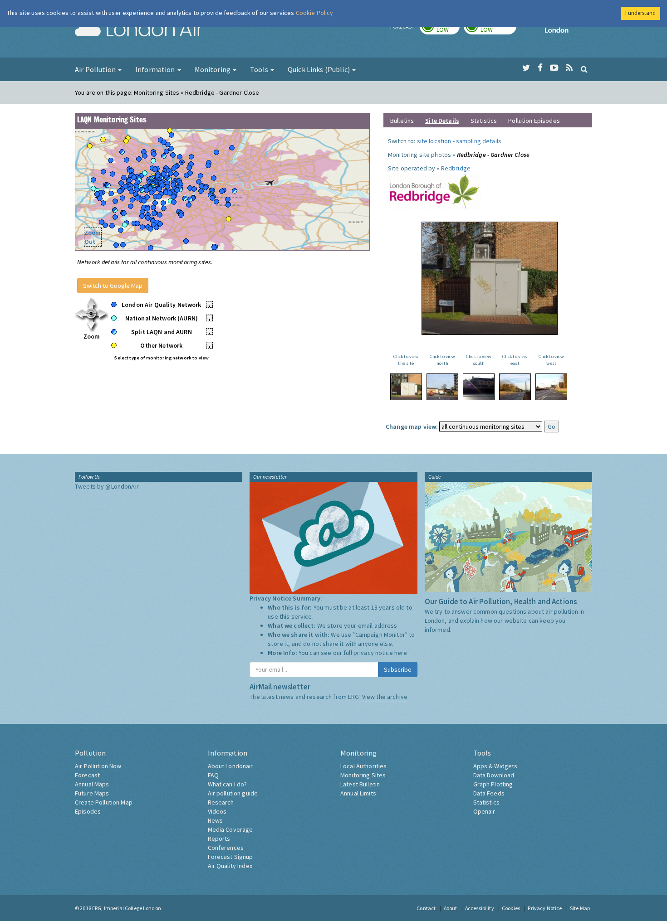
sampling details (478, 141)
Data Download (494, 775)
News (215, 820)
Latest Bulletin (360, 784)
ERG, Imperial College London (126, 908)
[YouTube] (554, 68)
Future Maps (92, 793)
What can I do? (227, 784)
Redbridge (456, 168)
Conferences (226, 847)
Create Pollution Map (103, 802)
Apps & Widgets (495, 766)
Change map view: (412, 426)
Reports (219, 838)
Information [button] (156, 69)
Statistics (484, 120)
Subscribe (398, 669)
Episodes (88, 811)
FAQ (213, 775)
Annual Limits (358, 793)
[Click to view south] (479, 386)
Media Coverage (230, 829)
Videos (217, 811)
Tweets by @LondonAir (107, 486)
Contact (426, 908)
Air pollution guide (233, 793)
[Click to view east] (515, 386)
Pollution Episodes (534, 120)
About (450, 908)
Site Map (580, 908)
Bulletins (402, 120)
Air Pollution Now (98, 766)
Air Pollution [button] (96, 69)
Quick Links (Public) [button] (319, 69)
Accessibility (479, 908)
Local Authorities (363, 766)
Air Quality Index (230, 866)
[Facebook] (540, 68)
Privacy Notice (545, 908)
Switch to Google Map (112, 285)
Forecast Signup (230, 857)
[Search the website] (584, 69)
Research (221, 802)
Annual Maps (92, 784)
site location (434, 141)
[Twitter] (526, 68)
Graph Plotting (493, 784)
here (400, 653)
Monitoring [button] (213, 69)
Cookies (511, 908)
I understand (640, 13)
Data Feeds (489, 793)
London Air (139, 29)
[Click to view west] (551, 386)
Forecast (87, 775)
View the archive (384, 697)
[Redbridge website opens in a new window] (434, 191)
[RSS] (569, 68)
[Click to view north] (442, 386)
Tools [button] (260, 69)
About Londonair (230, 766)
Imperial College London (568, 29)
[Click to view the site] (406, 386)
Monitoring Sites (363, 775)
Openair (484, 811)
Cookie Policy (315, 13)
